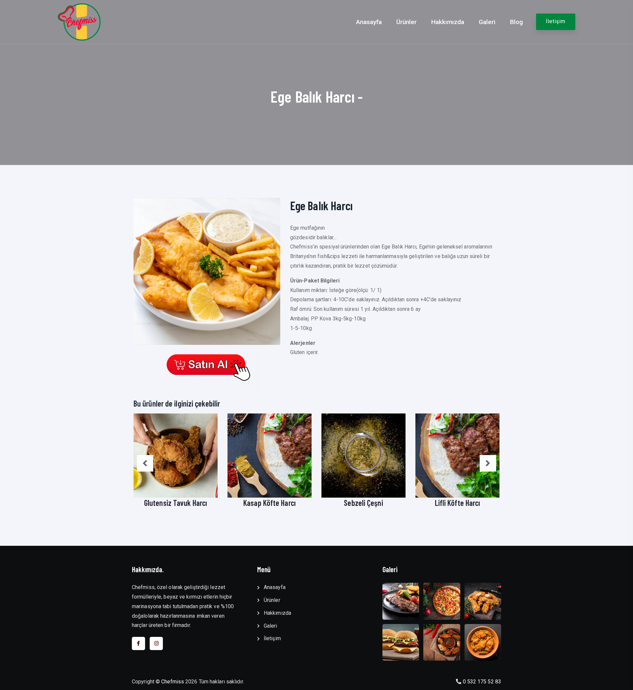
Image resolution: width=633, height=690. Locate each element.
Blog (516, 22)
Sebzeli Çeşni (363, 503)
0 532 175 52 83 (482, 681)
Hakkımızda (447, 22)
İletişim (555, 21)
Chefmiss (172, 681)
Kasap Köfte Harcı (269, 503)
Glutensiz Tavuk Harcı (175, 503)
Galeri (487, 22)
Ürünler (406, 22)
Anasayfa (369, 22)
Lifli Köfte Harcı (457, 503)
